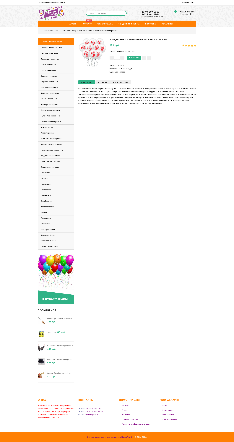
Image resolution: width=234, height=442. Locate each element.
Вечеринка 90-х (48, 127)
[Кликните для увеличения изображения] (92, 52)
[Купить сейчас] (149, 58)
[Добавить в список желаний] (144, 58)
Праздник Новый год (50, 59)
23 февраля (46, 195)
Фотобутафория (48, 229)
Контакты (126, 405)
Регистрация (167, 410)
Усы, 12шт (51, 332)
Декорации (46, 218)
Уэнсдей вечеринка (49, 87)
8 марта (44, 178)
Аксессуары (46, 224)
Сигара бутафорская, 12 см (59, 373)
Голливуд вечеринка (49, 104)
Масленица (46, 184)
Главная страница (50, 30)
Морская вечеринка (49, 82)
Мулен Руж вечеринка (50, 116)
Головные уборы (48, 235)
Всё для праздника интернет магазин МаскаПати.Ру (110, 437)
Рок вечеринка (47, 133)
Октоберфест (46, 201)
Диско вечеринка (48, 65)
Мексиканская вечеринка (52, 150)
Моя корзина (168, 415)
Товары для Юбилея (49, 246)
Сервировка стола (48, 241)
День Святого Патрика (50, 161)
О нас (124, 410)
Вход (164, 405)
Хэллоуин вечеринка (50, 167)
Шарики (44, 212)
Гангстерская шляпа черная (59, 359)
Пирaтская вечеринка (50, 110)
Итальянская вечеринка (51, 138)
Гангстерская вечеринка (51, 144)
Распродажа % (47, 207)
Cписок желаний (169, 419)
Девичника (45, 172)
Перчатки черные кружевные (60, 346)
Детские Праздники (49, 53)
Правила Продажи (130, 419)
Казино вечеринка (49, 76)
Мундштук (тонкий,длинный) (59, 318)
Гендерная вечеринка (50, 155)
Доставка (126, 415)
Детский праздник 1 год (51, 48)
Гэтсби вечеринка (48, 70)
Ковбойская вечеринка (51, 121)
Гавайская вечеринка (50, 93)
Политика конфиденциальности (136, 424)
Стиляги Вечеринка (49, 99)
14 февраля (46, 190)
